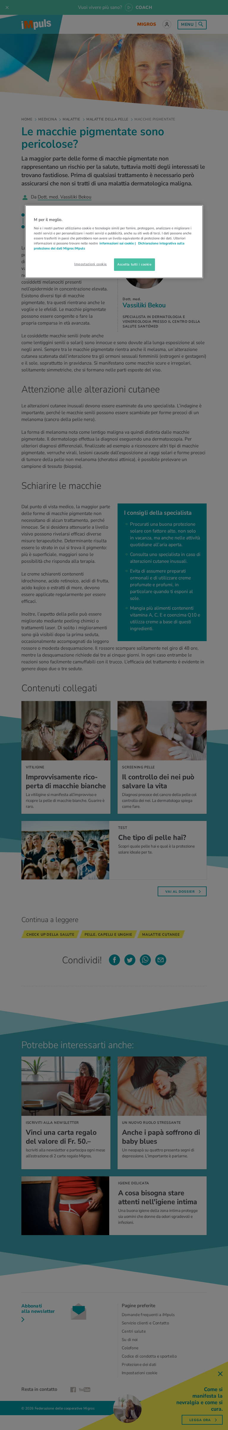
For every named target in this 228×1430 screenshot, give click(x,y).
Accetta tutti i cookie (134, 264)
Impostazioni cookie (90, 264)
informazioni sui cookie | (118, 243)
